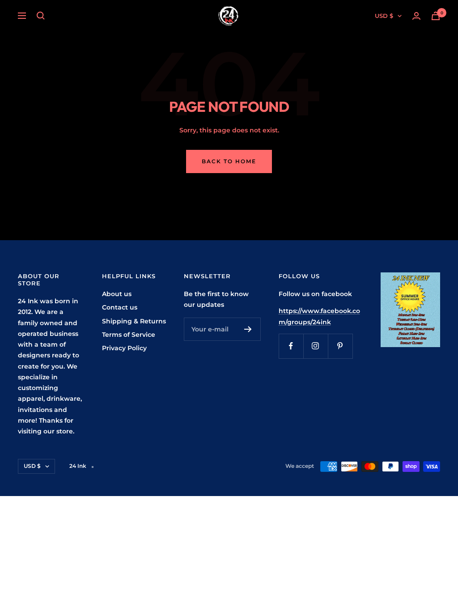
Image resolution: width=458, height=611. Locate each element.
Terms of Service (128, 335)
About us (116, 294)
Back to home (229, 161)
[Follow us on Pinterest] (340, 346)
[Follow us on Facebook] (291, 346)
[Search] (41, 16)
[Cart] (435, 16)
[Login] (416, 16)
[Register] (248, 329)
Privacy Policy (124, 348)
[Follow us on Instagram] (315, 346)
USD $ (384, 15)
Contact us (119, 307)
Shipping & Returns (134, 321)
